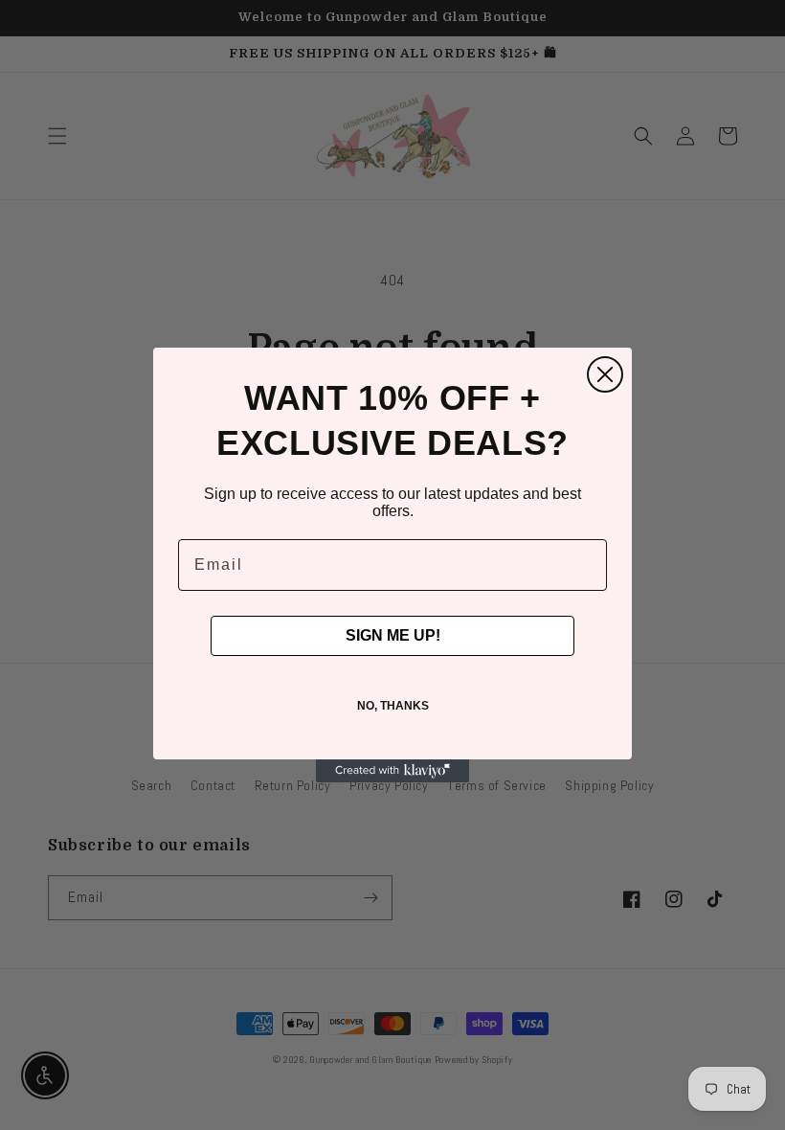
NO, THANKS (393, 705)
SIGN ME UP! (393, 635)
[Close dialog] (605, 374)
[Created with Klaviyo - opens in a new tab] (392, 770)
